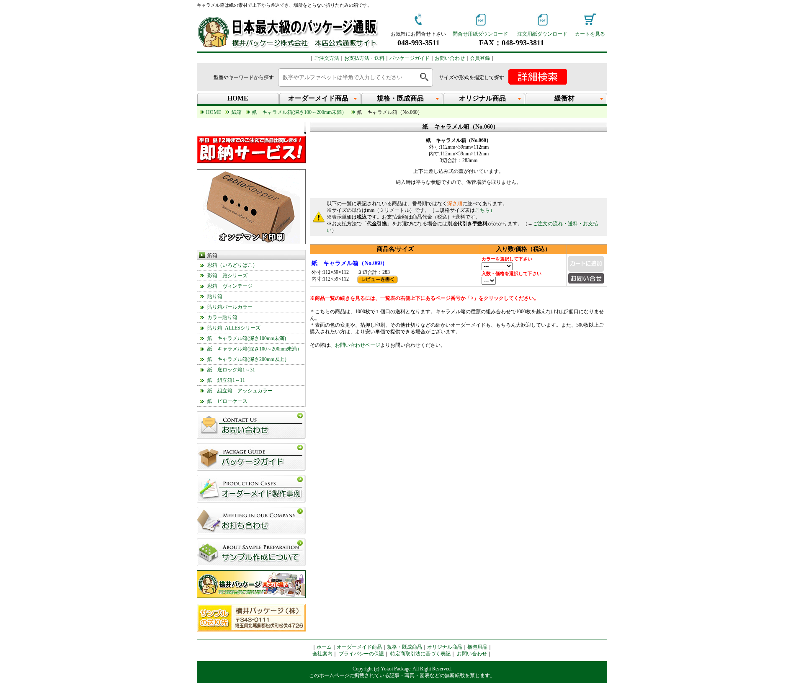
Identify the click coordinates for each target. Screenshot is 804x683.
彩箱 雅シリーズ (227, 275)
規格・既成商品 (404, 647)
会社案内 (322, 654)
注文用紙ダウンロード (542, 34)
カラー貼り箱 (222, 317)
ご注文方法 (326, 58)
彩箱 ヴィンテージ (230, 286)
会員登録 (480, 58)
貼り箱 (214, 296)
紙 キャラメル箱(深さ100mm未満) (246, 338)
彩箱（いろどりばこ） (232, 265)
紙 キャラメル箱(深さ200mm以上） (248, 359)
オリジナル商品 (444, 647)
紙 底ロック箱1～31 (231, 370)
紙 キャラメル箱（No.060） (350, 263)
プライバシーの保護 (361, 654)
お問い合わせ (450, 58)
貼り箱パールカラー (230, 307)
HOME (237, 98)
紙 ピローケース (227, 401)
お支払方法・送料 (364, 58)
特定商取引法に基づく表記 (420, 654)
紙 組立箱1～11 (226, 380)
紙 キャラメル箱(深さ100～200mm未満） (254, 349)
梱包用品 (477, 647)
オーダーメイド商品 (359, 647)
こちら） (485, 210)
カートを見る (590, 34)
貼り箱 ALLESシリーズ (233, 328)
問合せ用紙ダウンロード (480, 34)
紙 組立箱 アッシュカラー (240, 391)
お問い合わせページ (357, 345)
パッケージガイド (409, 58)
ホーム (324, 647)
